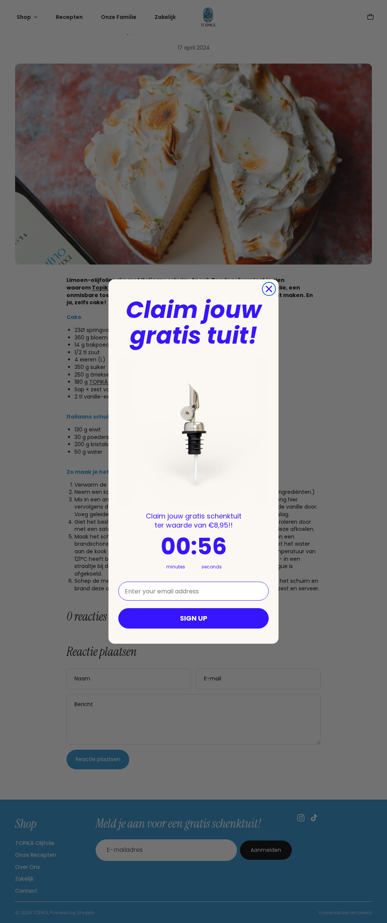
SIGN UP (193, 618)
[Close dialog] (269, 289)
